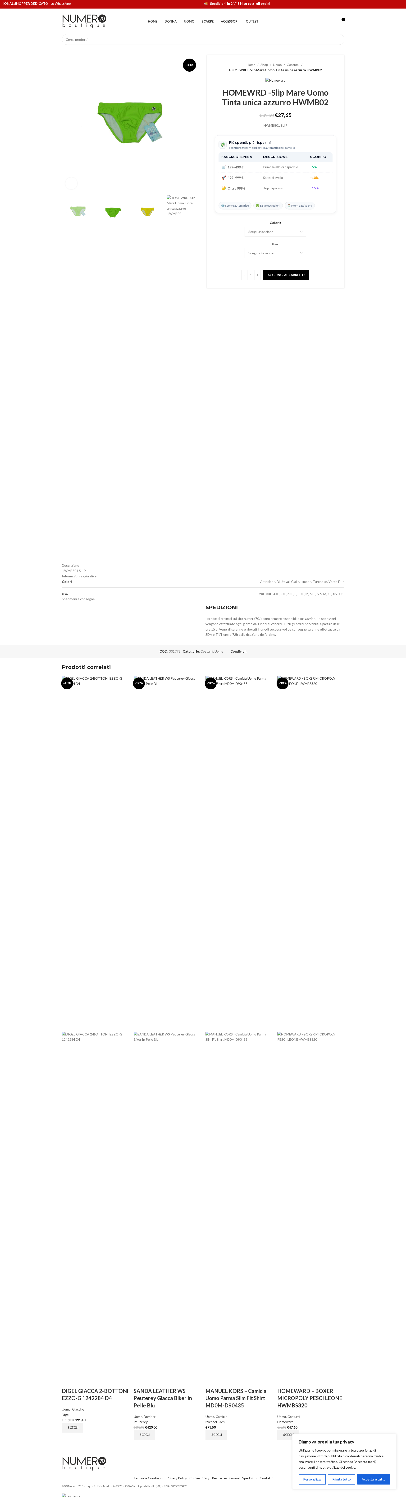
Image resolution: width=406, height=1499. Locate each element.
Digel (65, 1415)
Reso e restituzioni (226, 1478)
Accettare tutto (374, 1479)
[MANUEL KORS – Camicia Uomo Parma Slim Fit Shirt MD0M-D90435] (239, 853)
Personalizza (312, 1479)
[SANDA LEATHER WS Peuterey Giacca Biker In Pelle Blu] (167, 853)
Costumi (293, 65)
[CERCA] (338, 39)
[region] (344, 1462)
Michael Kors (215, 1422)
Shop (264, 65)
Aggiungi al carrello (286, 275)
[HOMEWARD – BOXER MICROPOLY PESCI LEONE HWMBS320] (310, 853)
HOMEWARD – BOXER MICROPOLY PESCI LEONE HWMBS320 (309, 1398)
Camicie (221, 1417)
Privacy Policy (177, 1478)
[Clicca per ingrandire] (71, 183)
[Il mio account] (332, 21)
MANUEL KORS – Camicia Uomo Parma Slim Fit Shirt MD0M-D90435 (235, 1398)
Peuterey (141, 1422)
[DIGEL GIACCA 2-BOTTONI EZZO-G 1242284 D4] (95, 853)
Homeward (285, 1422)
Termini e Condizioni (149, 1478)
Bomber (149, 1417)
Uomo (277, 65)
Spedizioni (249, 1478)
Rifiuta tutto (341, 1479)
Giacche (78, 1409)
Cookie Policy (199, 1478)
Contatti (266, 1478)
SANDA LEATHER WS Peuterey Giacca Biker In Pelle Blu (163, 1398)
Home (251, 65)
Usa (275, 244)
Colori (275, 223)
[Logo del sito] (84, 21)
